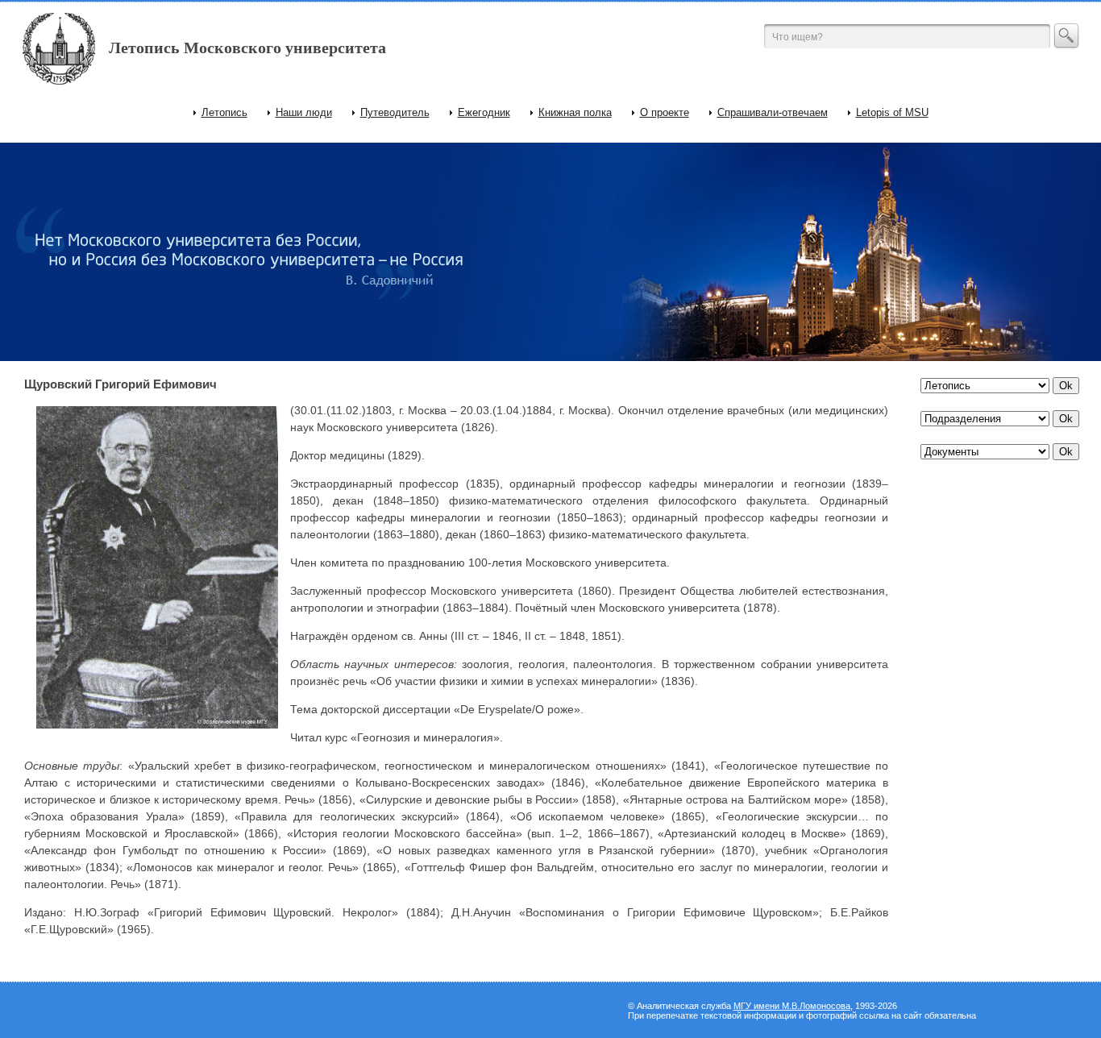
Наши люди (304, 112)
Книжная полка (575, 112)
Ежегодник (484, 112)
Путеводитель (395, 112)
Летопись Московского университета (247, 47)
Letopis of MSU (892, 112)
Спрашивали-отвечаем (772, 112)
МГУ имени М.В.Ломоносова (791, 1006)
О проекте (664, 112)
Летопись (224, 112)
